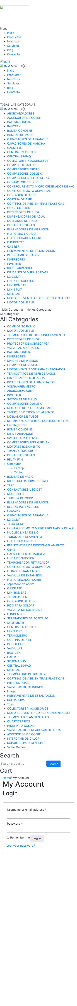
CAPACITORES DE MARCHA (26, 554)
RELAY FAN (15, 459)
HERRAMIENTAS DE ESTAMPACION (31, 695)
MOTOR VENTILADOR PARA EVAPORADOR (36, 369)
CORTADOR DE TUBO (22, 601)
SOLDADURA (16, 700)
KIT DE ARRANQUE (20, 433)
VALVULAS (14, 648)
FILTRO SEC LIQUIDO (21, 541)
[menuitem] (10, 70)
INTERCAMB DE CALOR (23, 738)
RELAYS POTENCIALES (23, 506)
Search (53, 764)
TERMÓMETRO (17, 635)
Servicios (13, 45)
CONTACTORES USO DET (24, 489)
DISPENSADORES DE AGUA (26, 378)
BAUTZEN (14, 652)
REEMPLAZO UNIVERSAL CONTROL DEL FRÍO (38, 421)
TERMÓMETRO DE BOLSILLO (26, 674)
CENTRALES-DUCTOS (22, 627)
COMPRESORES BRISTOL (24, 365)
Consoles (13, 511)
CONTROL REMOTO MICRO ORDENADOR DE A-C (40, 528)
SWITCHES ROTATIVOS (22, 438)
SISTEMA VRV (16, 661)
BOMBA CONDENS (20, 429)
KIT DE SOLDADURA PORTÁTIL (28, 481)
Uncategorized (17, 425)
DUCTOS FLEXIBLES (21, 455)
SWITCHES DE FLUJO (22, 399)
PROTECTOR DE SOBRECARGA (28, 343)
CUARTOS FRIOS (18, 721)
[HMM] (5, 61)
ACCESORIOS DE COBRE (24, 734)
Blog (10, 50)
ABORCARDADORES (20, 391)
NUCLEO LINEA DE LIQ (22, 532)
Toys (10, 704)
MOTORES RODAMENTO (23, 446)
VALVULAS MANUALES (23, 348)
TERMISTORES (17, 597)
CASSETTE (14, 588)
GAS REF (13, 657)
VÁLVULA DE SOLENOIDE (24, 610)
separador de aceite (20, 584)
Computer (14, 464)
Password (15, 823)
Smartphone (15, 622)
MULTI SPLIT (15, 494)
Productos (14, 37)
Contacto (13, 54)
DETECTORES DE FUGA (23, 339)
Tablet (18, 472)
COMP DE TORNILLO (21, 326)
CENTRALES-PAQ (19, 665)
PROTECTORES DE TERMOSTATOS (31, 382)
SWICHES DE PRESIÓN (22, 360)
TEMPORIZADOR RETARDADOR (28, 562)
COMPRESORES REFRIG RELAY (28, 442)
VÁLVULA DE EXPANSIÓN (24, 575)
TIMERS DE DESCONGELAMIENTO (30, 412)
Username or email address (27, 809)
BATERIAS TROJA (19, 352)
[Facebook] (8, 991)
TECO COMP (16, 524)
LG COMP (13, 519)
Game (11, 549)
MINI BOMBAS (16, 592)
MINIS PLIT (14, 631)
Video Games (16, 747)
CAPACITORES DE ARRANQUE (27, 515)
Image (11, 691)
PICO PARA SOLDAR (20, 605)
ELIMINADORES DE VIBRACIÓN (28, 502)
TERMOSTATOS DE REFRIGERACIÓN (31, 373)
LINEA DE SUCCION (20, 558)
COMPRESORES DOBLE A (24, 403)
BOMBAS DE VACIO (20, 476)
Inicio (10, 33)
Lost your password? (20, 845)
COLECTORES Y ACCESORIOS (27, 708)
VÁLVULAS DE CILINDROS (25, 687)
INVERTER (14, 395)
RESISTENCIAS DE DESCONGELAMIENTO (35, 545)
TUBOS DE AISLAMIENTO (24, 537)
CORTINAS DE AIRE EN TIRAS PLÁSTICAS (35, 678)
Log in (37, 838)
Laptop (19, 468)
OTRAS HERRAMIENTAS (23, 571)
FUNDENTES (16, 614)
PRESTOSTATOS (18, 683)
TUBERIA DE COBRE (21, 498)
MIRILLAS (13, 670)
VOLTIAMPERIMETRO (21, 386)
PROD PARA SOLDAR (21, 725)
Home (7, 778)
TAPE (10, 485)
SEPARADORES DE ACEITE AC (27, 618)
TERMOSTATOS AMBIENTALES (28, 717)
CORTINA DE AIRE (19, 640)
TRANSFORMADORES (21, 451)
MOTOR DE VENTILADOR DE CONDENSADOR (38, 713)
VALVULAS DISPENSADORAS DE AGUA (34, 730)
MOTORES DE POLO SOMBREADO (30, 408)
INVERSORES (16, 356)
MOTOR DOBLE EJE (20, 330)
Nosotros (13, 41)
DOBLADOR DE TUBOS (22, 416)
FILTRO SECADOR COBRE (24, 579)
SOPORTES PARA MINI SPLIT (26, 743)
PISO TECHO (16, 644)
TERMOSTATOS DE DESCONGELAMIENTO (36, 335)
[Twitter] (8, 995)
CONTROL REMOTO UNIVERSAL (29, 567)
